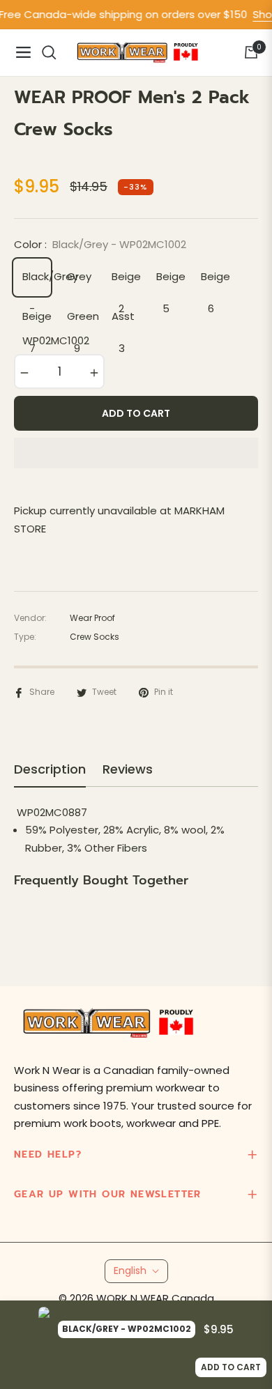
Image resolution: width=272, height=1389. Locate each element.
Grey (79, 276)
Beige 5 (169, 281)
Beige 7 (35, 321)
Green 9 (80, 321)
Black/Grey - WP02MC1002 (35, 281)
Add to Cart (231, 1367)
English (130, 1270)
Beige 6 (214, 281)
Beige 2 (125, 281)
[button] (136, 453)
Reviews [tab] (128, 769)
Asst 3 (123, 321)
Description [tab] (50, 769)
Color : (100, 244)
